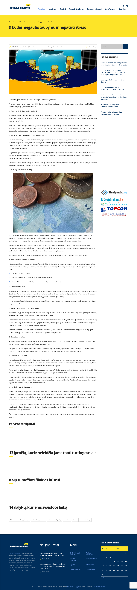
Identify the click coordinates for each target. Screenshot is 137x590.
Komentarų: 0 (93, 47)
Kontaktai (122, 9)
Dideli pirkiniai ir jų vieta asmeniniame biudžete (110, 105)
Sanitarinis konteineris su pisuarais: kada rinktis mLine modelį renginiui (114, 64)
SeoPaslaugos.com (99, 587)
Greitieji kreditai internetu (75, 554)
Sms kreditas (90, 564)
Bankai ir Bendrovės (76, 9)
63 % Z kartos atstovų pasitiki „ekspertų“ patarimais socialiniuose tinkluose (114, 97)
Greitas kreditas (75, 570)
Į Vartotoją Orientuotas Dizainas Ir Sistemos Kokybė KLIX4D (114, 113)
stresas (75, 520)
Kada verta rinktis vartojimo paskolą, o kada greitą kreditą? (112, 88)
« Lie (102, 578)
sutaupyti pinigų (85, 520)
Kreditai (63, 9)
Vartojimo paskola (91, 558)
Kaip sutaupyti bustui (38, 520)
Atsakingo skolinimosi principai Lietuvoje (112, 81)
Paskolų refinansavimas (75, 565)
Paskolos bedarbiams (73, 559)
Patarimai (41, 9)
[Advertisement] (114, 152)
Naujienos (52, 9)
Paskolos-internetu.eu (59, 587)
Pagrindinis (12, 22)
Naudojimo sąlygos (73, 587)
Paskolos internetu (15, 553)
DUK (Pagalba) (110, 9)
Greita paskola (90, 570)
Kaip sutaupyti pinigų (54, 520)
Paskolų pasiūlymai (94, 9)
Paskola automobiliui (89, 554)
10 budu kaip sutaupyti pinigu (19, 520)
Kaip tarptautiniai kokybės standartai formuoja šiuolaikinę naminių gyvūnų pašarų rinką (113, 72)
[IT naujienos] (114, 209)
